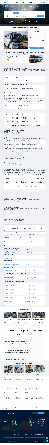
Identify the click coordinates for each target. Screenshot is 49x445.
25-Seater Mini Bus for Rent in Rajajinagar (9, 301)
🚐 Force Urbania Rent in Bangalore (28, 430)
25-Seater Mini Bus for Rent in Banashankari (9, 285)
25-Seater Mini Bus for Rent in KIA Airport (9, 294)
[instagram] (42, 425)
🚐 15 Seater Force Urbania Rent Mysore (39, 433)
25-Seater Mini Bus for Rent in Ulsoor (9, 277)
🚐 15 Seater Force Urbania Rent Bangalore (29, 433)
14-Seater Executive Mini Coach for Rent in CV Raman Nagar (11, 261)
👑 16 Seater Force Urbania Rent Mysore (39, 434)
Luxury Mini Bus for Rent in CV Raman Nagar (9, 252)
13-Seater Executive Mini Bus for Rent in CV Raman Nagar (32, 255)
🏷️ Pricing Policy (30, 424)
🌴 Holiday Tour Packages (14, 424)
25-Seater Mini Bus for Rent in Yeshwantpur (9, 305)
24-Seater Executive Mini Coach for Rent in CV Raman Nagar (11, 265)
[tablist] (24, 13)
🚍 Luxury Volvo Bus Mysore (17, 434)
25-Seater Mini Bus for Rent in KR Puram (9, 296)
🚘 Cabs (4, 418)
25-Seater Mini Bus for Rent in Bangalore (30, 285)
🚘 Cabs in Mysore (5, 430)
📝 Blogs (30, 420)
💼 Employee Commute (14, 420)
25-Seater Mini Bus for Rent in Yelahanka (30, 304)
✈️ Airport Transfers (14, 419)
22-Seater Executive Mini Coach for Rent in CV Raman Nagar (32, 264)
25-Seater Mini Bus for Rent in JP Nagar (9, 293)
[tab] (16, 13)
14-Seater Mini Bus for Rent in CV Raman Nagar (10, 257)
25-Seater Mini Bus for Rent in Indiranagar (30, 290)
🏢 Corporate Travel (14, 418)
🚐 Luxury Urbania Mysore (17, 433)
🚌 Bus (4, 420)
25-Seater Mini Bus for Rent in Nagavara (9, 300)
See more (13, 60)
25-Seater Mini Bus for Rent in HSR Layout (9, 290)
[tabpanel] (24, 16)
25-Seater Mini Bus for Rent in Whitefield (30, 278)
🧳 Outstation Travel (14, 422)
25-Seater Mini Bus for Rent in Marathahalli (30, 277)
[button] (8, 16)
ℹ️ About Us (30, 418)
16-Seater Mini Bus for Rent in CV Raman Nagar (10, 258)
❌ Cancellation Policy (31, 421)
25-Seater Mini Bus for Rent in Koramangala (30, 294)
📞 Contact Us (30, 419)
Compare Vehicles (29, 2)
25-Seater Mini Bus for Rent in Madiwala (30, 296)
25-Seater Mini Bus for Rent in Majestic (9, 297)
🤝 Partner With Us (31, 425)
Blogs (20, 2)
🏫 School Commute (14, 421)
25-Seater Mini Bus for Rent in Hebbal (9, 289)
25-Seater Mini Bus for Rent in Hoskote (30, 289)
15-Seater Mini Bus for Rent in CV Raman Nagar (31, 257)
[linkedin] (41, 425)
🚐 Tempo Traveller (5, 419)
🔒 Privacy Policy (30, 423)
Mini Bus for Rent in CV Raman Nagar (31, 252)
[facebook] (40, 425)
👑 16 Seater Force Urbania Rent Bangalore (29, 434)
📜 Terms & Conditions (31, 422)
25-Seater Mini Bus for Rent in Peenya (30, 300)
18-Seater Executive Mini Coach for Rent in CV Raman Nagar (32, 261)
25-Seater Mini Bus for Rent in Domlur (9, 278)
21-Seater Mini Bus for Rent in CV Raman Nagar (31, 270)
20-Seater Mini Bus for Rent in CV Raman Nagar (10, 270)
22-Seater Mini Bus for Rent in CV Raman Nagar (10, 271)
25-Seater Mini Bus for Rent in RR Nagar (30, 301)
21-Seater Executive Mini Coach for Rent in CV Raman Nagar (11, 264)
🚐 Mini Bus (5, 421)
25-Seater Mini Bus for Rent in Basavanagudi (9, 286)
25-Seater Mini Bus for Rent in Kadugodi (30, 293)
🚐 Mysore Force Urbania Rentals (38, 430)
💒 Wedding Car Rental (14, 423)
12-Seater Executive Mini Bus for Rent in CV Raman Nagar (11, 255)
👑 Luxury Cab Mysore (16, 430)
